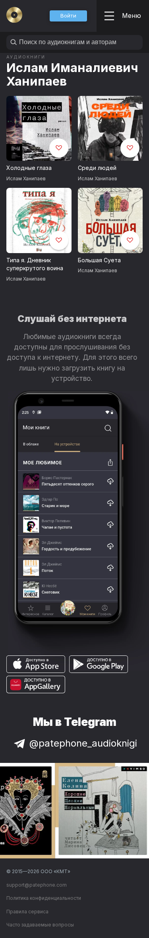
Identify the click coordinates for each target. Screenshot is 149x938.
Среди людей (97, 167)
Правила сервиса (27, 912)
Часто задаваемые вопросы (40, 925)
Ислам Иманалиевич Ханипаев (72, 74)
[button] (68, 15)
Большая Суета (99, 260)
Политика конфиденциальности (43, 898)
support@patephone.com (36, 885)
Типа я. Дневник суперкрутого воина (34, 264)
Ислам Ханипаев (26, 178)
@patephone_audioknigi (83, 743)
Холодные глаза (29, 167)
